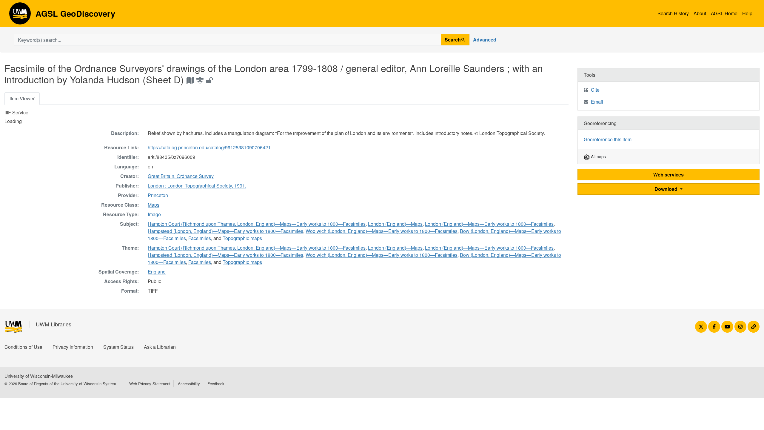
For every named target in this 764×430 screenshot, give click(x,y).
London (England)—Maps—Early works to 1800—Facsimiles (489, 223)
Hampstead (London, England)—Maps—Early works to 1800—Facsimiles (225, 231)
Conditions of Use (23, 346)
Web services (668, 174)
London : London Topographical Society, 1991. (197, 185)
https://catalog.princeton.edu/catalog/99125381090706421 (209, 147)
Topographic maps (242, 238)
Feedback (215, 383)
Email (597, 101)
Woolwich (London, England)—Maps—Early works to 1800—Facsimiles (382, 231)
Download (666, 188)
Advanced (484, 39)
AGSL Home (724, 13)
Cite (595, 89)
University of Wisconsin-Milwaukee (38, 376)
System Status (118, 346)
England (157, 271)
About (700, 13)
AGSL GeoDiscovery (20, 15)
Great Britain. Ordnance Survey (181, 176)
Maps (153, 204)
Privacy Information (73, 346)
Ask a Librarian (160, 346)
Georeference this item (607, 139)
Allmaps (598, 156)
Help (747, 13)
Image (154, 214)
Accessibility (189, 383)
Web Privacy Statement (149, 383)
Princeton (158, 195)
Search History (673, 13)
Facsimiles (199, 238)
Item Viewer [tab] (22, 98)
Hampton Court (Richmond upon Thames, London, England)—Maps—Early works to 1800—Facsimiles (257, 223)
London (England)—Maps (395, 223)
